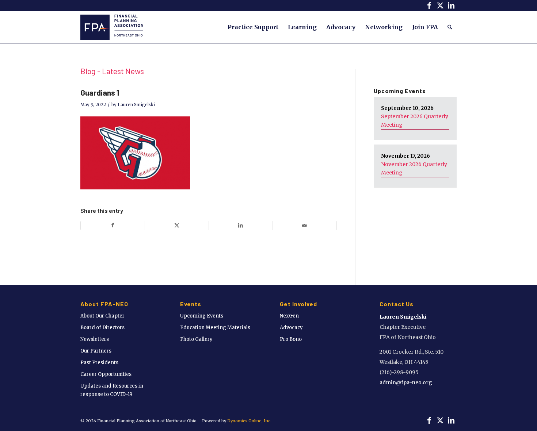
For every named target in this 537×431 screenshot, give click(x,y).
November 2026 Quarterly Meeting (414, 168)
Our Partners (95, 351)
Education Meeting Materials (215, 327)
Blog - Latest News (112, 71)
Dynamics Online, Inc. (249, 420)
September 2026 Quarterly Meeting (414, 120)
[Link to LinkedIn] (451, 5)
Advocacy (291, 327)
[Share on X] (177, 225)
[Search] (450, 27)
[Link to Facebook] (429, 5)
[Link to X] (440, 5)
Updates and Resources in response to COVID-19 (111, 390)
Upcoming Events (201, 316)
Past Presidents (99, 362)
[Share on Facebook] (113, 225)
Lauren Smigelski (136, 104)
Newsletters (94, 339)
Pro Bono (291, 339)
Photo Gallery (196, 339)
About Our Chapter (102, 316)
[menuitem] (253, 27)
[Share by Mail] (304, 225)
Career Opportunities (106, 374)
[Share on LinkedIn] (241, 225)
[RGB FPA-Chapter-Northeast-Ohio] (111, 27)
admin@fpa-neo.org (406, 382)
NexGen (289, 316)
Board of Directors (102, 327)
